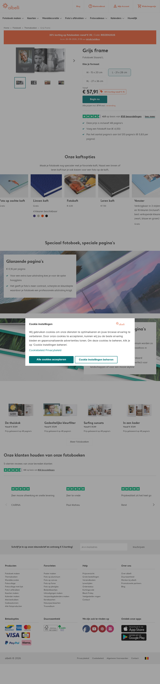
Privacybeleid (53, 350)
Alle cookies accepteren (51, 359)
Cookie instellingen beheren (96, 359)
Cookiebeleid (37, 350)
